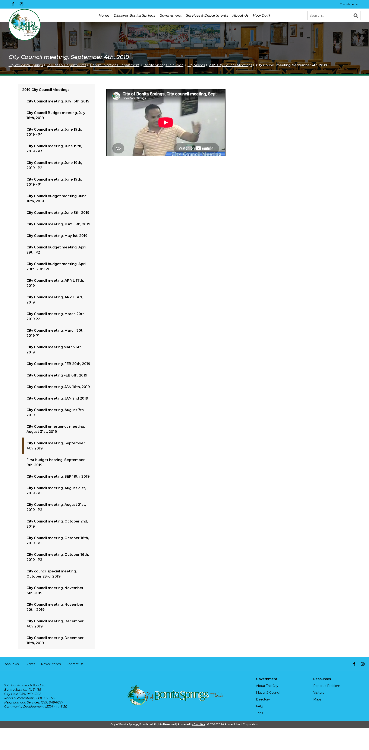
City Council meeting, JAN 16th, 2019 (58, 387)
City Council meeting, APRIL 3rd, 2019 (54, 299)
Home (104, 15)
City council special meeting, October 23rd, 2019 (51, 573)
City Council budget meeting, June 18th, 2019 (56, 198)
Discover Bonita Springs (134, 15)
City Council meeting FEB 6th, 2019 (56, 375)
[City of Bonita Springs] (25, 25)
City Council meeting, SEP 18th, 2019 (58, 476)
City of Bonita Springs (26, 65)
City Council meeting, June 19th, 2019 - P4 (54, 132)
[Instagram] (21, 4)
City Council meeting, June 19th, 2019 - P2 (54, 165)
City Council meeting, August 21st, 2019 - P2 (56, 507)
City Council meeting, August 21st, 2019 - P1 (56, 490)
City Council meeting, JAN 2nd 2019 (57, 398)
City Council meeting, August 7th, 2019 (55, 412)
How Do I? (261, 15)
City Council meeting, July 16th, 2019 (57, 101)
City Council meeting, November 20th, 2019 (54, 607)
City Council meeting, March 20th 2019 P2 (55, 316)
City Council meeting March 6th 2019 (54, 349)
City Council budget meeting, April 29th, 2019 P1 (56, 266)
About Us (241, 15)
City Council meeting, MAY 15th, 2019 (58, 224)
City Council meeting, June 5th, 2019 (57, 213)
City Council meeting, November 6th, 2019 (54, 590)
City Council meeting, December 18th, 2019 (55, 640)
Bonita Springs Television (163, 65)
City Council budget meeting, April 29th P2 (56, 249)
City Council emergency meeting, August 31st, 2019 (55, 429)
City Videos (196, 65)
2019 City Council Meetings (230, 65)
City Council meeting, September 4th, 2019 (55, 445)
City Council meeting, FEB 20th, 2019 (58, 364)
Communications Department (114, 65)
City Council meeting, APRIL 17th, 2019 (55, 283)
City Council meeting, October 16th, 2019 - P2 (57, 557)
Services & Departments (207, 15)
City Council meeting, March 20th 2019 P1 (55, 333)
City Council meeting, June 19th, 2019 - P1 (54, 182)
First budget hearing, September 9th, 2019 (55, 462)
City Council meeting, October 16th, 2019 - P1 (57, 540)
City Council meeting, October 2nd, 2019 (57, 523)
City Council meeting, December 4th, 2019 (55, 623)
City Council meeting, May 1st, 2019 (57, 236)
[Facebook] (13, 4)
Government (171, 15)
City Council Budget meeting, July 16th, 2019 (55, 115)
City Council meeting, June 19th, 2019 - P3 (54, 148)
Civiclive (199, 724)
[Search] (355, 15)
